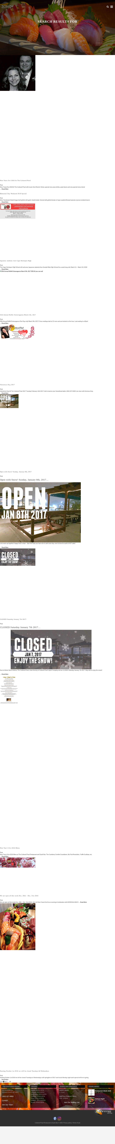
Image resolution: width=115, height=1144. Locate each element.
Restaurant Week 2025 (103, 1091)
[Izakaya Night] (90, 1100)
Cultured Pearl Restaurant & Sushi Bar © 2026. (49, 1123)
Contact (5, 1100)
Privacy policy (67, 1123)
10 (10, 1081)
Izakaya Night (100, 1099)
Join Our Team (7, 1105)
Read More (5, 189)
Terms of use (76, 1123)
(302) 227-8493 (7, 1096)
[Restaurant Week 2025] (90, 1092)
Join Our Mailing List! (72, 1102)
